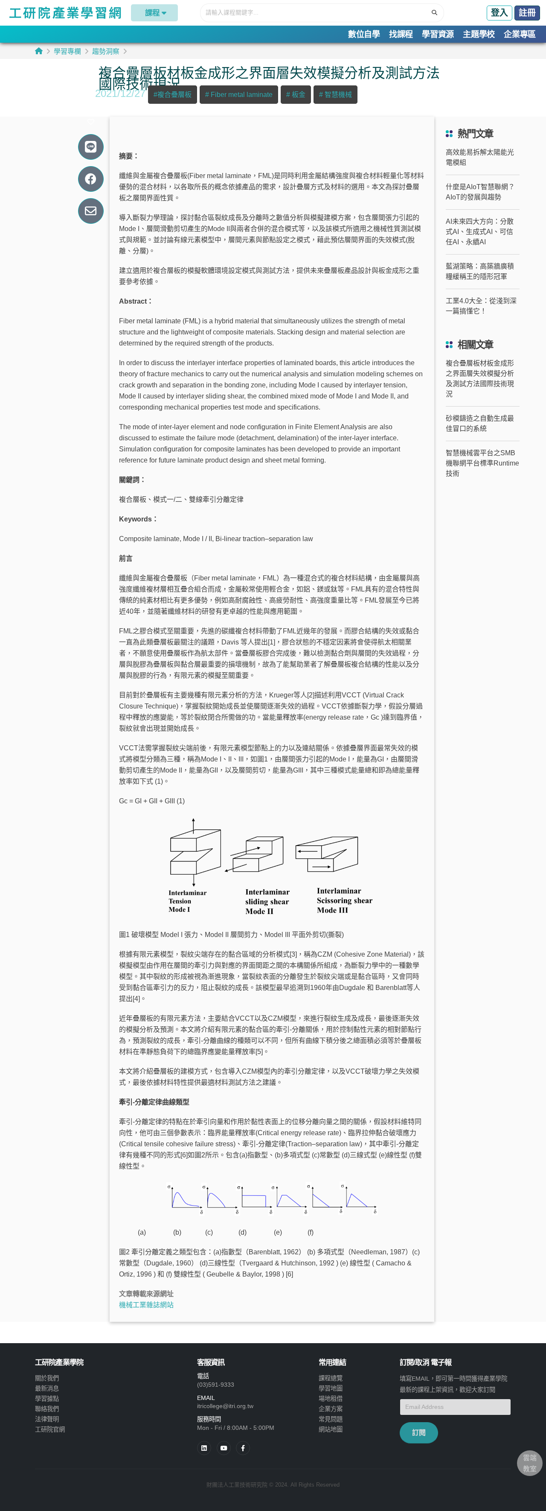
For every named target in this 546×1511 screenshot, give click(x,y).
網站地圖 (331, 1429)
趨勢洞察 (105, 51)
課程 (152, 13)
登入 (499, 13)
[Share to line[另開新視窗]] (90, 147)
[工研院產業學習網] (64, 12)
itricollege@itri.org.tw (225, 1406)
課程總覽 (331, 1378)
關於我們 (47, 1378)
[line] (224, 1448)
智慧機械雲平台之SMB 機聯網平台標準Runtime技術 (482, 463)
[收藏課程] (91, 122)
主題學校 (479, 34)
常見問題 (331, 1419)
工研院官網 (50, 1429)
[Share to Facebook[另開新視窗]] (90, 179)
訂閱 (419, 1432)
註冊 (527, 13)
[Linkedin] (204, 1448)
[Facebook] (243, 1448)
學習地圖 (331, 1388)
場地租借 (331, 1398)
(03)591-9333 (215, 1384)
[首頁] (39, 51)
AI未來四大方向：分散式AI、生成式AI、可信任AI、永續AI (480, 232)
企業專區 (520, 34)
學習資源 (438, 34)
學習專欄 (67, 51)
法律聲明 (47, 1419)
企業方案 (331, 1409)
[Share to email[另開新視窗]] (90, 211)
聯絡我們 (47, 1409)
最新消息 (47, 1388)
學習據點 (47, 1398)
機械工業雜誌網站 (146, 1305)
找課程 (401, 34)
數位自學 (364, 34)
